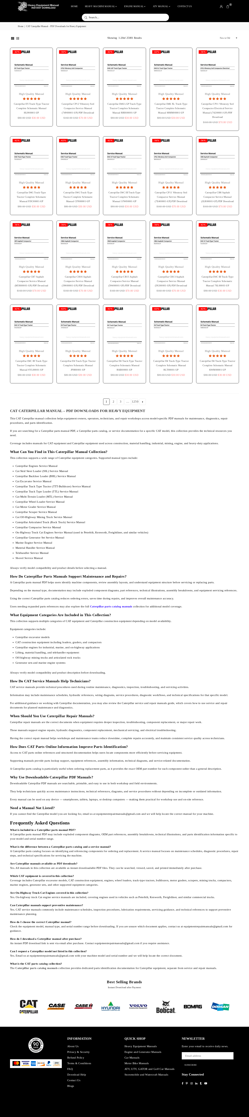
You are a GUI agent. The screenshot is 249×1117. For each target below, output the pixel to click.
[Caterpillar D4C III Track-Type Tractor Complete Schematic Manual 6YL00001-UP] (31, 326)
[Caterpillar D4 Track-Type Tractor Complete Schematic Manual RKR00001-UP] (124, 326)
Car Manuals (131, 1057)
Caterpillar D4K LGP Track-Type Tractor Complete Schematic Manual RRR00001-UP (124, 108)
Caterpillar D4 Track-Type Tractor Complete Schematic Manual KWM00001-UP (217, 365)
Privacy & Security (78, 1051)
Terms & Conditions (79, 1063)
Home (74, 6)
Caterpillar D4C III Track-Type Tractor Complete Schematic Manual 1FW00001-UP (124, 197)
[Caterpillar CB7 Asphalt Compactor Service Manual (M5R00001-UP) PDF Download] (31, 242)
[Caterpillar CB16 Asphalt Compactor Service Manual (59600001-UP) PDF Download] (78, 242)
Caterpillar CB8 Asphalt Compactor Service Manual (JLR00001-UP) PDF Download (217, 197)
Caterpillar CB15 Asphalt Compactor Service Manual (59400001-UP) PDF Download (124, 281)
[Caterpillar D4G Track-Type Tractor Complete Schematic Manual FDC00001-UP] (31, 158)
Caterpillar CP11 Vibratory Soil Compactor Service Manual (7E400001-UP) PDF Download (171, 197)
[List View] (17, 38)
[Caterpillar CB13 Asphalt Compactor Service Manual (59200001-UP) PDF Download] (171, 242)
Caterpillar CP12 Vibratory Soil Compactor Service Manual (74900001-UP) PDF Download (78, 108)
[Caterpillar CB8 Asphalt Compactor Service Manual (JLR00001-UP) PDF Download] (217, 158)
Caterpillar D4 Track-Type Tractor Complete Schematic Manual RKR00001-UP (124, 365)
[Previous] (13, 1007)
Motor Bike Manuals (136, 1063)
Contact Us (185, 6)
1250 (135, 401)
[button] (228, 6)
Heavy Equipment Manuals (140, 1046)
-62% (17, 52)
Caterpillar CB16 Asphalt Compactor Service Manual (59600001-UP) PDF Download (78, 281)
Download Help (76, 1074)
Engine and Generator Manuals (142, 1051)
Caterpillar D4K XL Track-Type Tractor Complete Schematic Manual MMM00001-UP (171, 108)
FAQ (70, 1068)
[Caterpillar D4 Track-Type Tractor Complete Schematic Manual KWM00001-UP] (217, 326)
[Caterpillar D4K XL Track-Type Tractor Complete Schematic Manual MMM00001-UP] (171, 69)
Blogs (70, 1085)
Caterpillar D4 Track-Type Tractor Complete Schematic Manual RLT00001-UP (171, 365)
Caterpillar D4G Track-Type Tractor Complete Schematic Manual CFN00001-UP (78, 197)
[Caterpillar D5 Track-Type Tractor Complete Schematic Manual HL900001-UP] (31, 69)
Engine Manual (133, 6)
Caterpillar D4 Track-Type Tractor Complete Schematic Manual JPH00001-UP (78, 365)
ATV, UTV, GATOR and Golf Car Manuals (149, 1068)
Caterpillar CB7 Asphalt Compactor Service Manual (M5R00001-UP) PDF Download (31, 281)
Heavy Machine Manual (100, 6)
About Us (73, 1046)
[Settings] (221, 6)
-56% (63, 52)
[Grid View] (12, 38)
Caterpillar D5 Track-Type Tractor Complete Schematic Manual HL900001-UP (31, 108)
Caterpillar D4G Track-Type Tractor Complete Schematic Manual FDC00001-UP (31, 197)
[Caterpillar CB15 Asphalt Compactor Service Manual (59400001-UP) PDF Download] (124, 242)
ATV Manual (160, 6)
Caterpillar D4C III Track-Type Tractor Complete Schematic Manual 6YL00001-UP (31, 365)
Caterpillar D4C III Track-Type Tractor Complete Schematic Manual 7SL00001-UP (218, 281)
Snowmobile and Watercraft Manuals (146, 1074)
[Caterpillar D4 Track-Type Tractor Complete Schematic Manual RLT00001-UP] (171, 326)
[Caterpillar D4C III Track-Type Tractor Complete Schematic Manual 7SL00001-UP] (217, 242)
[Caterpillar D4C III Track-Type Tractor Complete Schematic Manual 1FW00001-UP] (124, 158)
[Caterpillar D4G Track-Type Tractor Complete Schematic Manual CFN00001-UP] (78, 158)
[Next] (236, 1007)
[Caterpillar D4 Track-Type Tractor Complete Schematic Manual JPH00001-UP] (78, 326)
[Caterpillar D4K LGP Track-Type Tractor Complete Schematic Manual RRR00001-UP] (124, 69)
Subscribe (190, 1065)
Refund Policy (75, 1057)
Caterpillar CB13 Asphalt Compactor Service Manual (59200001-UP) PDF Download (171, 281)
